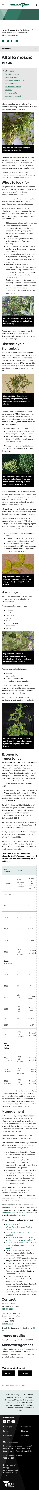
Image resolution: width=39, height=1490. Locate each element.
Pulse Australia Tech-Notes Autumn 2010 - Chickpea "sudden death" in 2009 (21, 1245)
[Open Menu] (3, 5)
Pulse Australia (12, 1224)
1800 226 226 (8, 1458)
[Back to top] (31, 1482)
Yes (9, 1373)
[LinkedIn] (16, 41)
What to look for (12, 74)
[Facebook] (12, 41)
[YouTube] (13, 1421)
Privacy (6, 1431)
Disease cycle (11, 77)
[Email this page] (3, 41)
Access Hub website (24, 1451)
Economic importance (14, 80)
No (26, 1373)
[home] (19, 5)
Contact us (25, 1435)
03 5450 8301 (7, 1309)
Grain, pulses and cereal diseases (15, 32)
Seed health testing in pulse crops (16, 1212)
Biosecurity (13, 30)
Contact (8, 90)
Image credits (11, 93)
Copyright (7, 1427)
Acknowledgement (13, 96)
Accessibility (26, 1427)
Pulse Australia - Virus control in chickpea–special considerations (19, 1238)
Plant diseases (25, 30)
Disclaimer (7, 1435)
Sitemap (24, 1431)
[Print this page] (7, 41)
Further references (13, 87)
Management (11, 83)
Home (4, 30)
